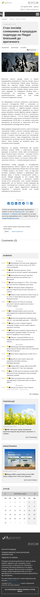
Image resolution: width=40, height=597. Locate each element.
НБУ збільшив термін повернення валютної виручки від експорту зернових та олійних (21, 289)
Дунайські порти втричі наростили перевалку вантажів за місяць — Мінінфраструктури (20, 361)
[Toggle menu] (37, 14)
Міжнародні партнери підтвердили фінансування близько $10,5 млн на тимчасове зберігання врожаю (22, 349)
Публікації (9, 401)
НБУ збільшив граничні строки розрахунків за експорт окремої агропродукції (22, 271)
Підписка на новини (10, 557)
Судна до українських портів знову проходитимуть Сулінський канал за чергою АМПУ (21, 380)
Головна (4, 19)
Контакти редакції (9, 549)
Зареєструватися (32, 9)
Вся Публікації (31, 437)
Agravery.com (15, 583)
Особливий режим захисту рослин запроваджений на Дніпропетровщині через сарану (21, 313)
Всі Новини (34, 394)
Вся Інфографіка (30, 480)
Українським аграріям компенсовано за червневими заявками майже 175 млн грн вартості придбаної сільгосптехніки (22, 332)
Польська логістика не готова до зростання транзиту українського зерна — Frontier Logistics (21, 304)
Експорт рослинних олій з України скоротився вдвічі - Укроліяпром (20, 388)
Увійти (22, 9)
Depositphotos (12, 580)
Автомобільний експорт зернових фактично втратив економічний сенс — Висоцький (20, 277)
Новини (5, 47)
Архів (6, 489)
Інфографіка (10, 446)
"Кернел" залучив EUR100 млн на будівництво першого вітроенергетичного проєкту (20, 339)
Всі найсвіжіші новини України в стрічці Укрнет (20, 590)
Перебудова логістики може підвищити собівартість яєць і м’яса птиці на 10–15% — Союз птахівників (22, 265)
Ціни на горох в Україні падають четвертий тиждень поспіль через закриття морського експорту (21, 325)
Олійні (24, 47)
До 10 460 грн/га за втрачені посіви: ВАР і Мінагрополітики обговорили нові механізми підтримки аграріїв (22, 373)
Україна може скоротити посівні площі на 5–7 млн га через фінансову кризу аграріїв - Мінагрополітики (22, 297)
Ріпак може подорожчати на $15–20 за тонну (22, 355)
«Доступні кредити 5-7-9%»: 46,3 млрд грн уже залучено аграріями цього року (22, 283)
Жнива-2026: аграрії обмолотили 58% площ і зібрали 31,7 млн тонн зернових (21, 367)
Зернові (14, 47)
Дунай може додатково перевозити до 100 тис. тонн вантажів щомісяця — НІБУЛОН (22, 319)
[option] (20, 62)
